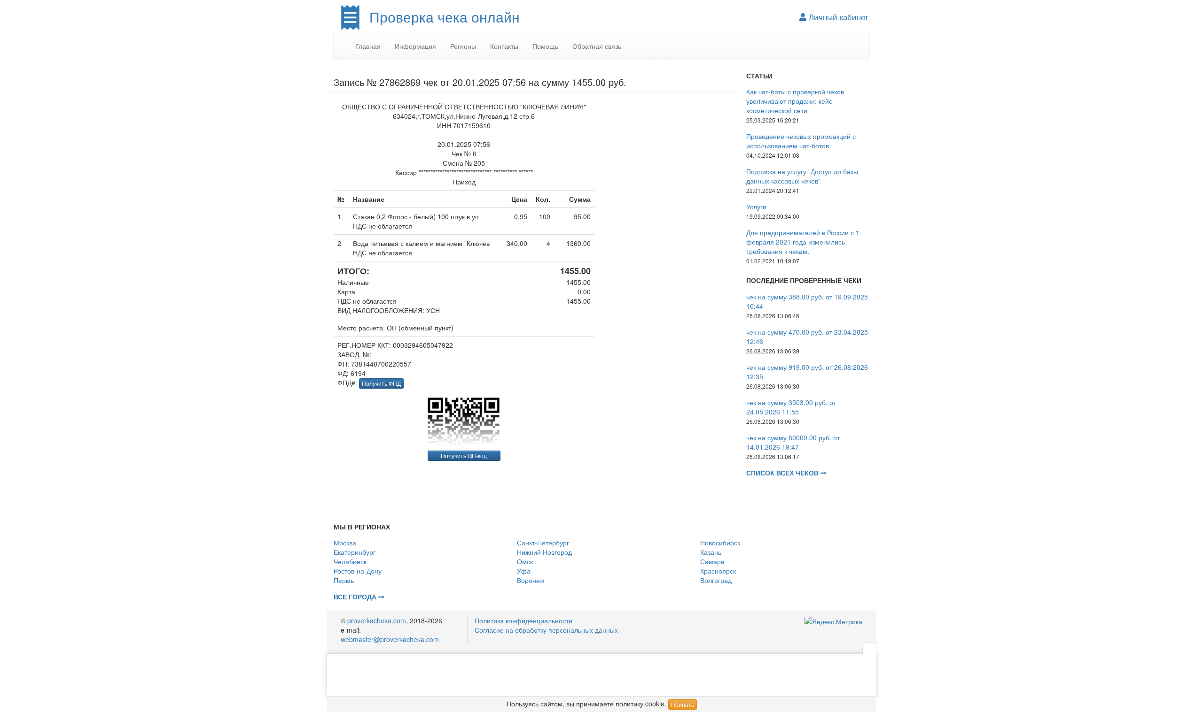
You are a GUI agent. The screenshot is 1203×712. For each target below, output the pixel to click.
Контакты (504, 46)
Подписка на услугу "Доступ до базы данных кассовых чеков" (802, 176)
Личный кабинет (837, 17)
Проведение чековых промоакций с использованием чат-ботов (801, 140)
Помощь (545, 46)
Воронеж (530, 580)
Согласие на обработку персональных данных (546, 630)
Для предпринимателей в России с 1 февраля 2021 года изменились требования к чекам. (802, 242)
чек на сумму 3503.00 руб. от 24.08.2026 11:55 (791, 407)
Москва (345, 542)
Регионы (463, 46)
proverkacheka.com (376, 620)
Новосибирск (720, 542)
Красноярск (718, 570)
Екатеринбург (354, 552)
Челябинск (350, 561)
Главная (368, 46)
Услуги (756, 206)
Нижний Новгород (544, 552)
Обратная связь (596, 46)
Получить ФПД (381, 383)
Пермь (344, 580)
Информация (415, 46)
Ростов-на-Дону (358, 570)
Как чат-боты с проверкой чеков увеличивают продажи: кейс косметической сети (795, 101)
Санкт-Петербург (543, 542)
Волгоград (716, 580)
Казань (710, 552)
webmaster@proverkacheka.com (390, 639)
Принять (682, 704)
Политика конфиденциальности (523, 620)
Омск (525, 561)
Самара (712, 561)
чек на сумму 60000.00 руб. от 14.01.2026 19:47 (793, 442)
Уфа (524, 570)
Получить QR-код (464, 455)
